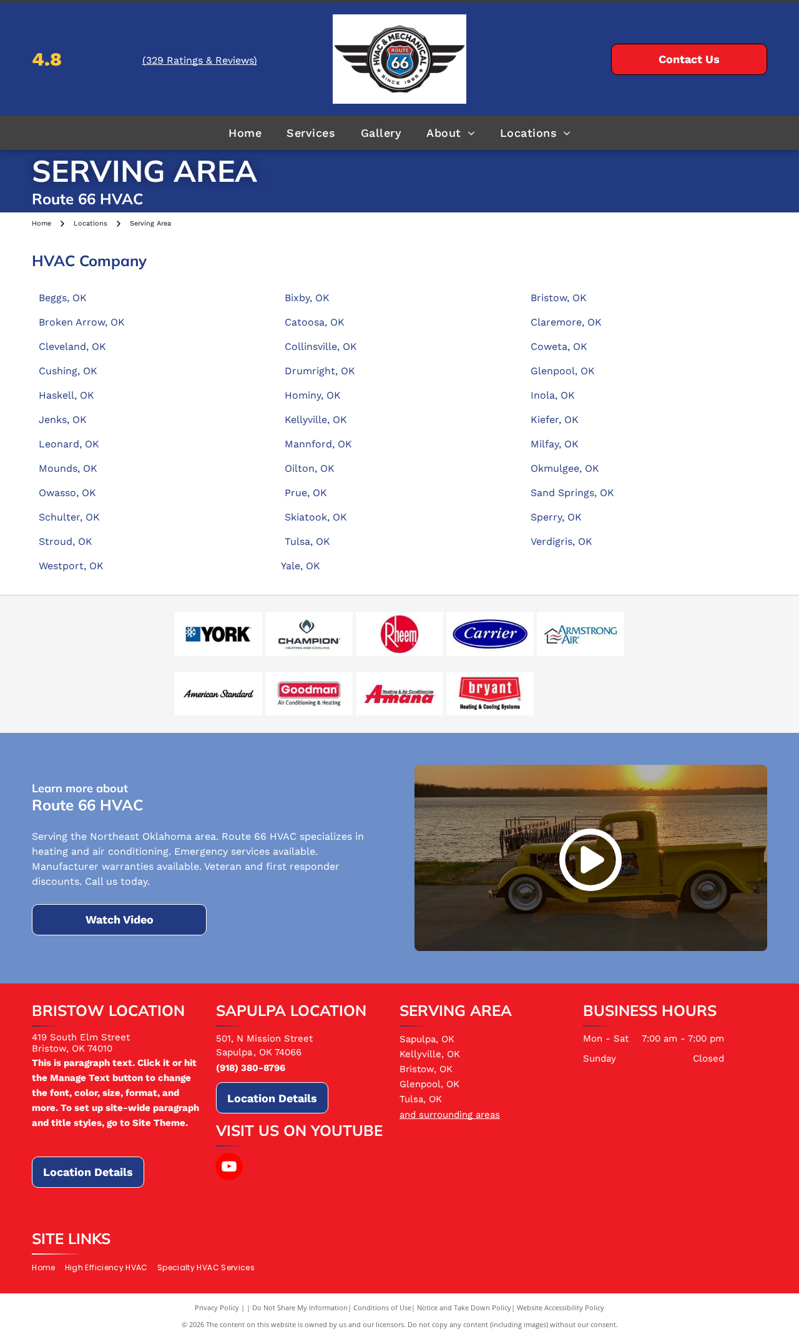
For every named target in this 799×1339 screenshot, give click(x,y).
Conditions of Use (382, 1307)
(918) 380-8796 (250, 1067)
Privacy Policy (217, 1307)
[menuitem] (245, 132)
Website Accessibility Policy (560, 1307)
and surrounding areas (450, 1114)
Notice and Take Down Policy (464, 1307)
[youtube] (229, 1168)
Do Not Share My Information (300, 1307)
